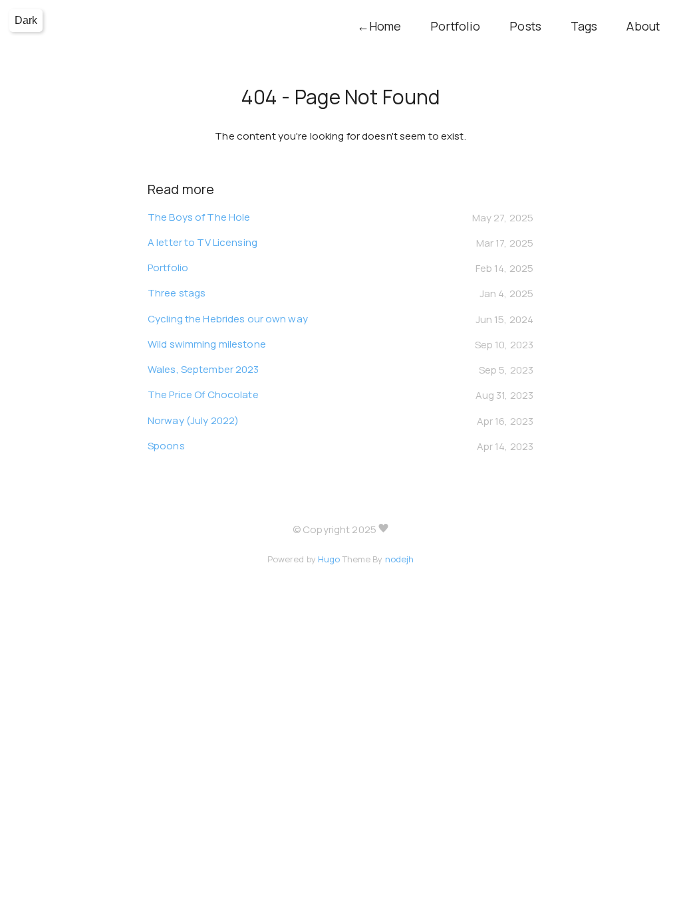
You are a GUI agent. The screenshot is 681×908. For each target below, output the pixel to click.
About (643, 26)
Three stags (176, 293)
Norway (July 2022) (193, 420)
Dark (26, 20)
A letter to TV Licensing (202, 242)
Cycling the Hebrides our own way (228, 319)
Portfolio (455, 26)
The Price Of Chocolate (203, 394)
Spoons (166, 446)
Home (379, 26)
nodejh (399, 559)
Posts (525, 26)
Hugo (329, 559)
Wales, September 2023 (203, 369)
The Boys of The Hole (199, 217)
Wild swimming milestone (207, 344)
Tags (584, 26)
